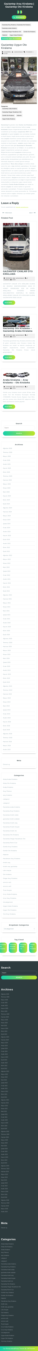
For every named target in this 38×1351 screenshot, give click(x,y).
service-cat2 (7, 886)
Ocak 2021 (6, 618)
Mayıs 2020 (7, 650)
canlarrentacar (18, 52)
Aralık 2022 (7, 543)
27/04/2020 (9, 386)
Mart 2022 (6, 567)
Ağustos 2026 (7, 448)
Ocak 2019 (6, 714)
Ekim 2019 (6, 678)
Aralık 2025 (7, 464)
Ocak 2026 (6, 460)
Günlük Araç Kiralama (10, 846)
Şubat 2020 (6, 662)
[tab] (18, 12)
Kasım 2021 (7, 583)
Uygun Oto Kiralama (9, 910)
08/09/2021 (9, 278)
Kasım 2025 (7, 468)
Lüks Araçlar (7, 870)
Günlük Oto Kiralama (29, 31)
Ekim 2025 (6, 472)
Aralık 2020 (7, 622)
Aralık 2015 (7, 749)
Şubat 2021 (6, 615)
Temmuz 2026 (7, 452)
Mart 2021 (6, 611)
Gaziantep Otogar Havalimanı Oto (11, 31)
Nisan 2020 (6, 654)
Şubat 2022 (6, 571)
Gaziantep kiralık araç (10, 823)
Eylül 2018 (6, 729)
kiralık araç (6, 862)
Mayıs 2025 (7, 484)
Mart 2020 (6, 658)
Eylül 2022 (6, 551)
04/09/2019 (9, 335)
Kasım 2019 (7, 674)
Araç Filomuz (7, 791)
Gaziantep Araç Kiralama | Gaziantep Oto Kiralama (16, 24)
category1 (6, 799)
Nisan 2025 (6, 488)
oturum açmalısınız (22, 207)
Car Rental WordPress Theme (13, 1348)
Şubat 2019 (6, 710)
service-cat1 (7, 882)
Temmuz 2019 (7, 690)
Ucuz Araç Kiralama (9, 898)
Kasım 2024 (7, 496)
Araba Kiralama (8, 787)
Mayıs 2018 (7, 745)
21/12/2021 (7, 52)
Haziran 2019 (7, 694)
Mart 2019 (6, 706)
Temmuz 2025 (7, 476)
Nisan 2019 (6, 702)
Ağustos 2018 (7, 733)
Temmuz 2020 (7, 642)
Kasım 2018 (7, 722)
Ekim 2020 (6, 630)
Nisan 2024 (6, 519)
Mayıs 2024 (7, 515)
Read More (10, 303)
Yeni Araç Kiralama (9, 914)
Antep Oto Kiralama (9, 783)
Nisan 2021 (6, 607)
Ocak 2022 (6, 575)
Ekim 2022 (6, 547)
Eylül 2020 (6, 634)
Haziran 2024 (7, 512)
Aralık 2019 (7, 670)
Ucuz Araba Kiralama (10, 894)
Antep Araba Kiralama (10, 779)
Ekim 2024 (6, 500)
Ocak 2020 (6, 666)
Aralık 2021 (7, 579)
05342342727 (20, 17)
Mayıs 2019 (7, 698)
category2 (6, 803)
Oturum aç (6, 764)
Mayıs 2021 (7, 603)
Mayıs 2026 (7, 456)
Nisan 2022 (6, 563)
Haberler (4, 35)
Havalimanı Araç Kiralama (11, 858)
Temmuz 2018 (7, 737)
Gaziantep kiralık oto (10, 831)
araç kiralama (7, 795)
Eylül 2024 (6, 504)
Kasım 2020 (7, 626)
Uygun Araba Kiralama (16, 35)
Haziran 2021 (7, 599)
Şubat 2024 (6, 523)
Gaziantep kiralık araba (10, 815)
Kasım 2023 (7, 535)
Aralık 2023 (7, 531)
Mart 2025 (6, 492)
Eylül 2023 (6, 539)
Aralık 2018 (7, 718)
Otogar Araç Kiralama (10, 878)
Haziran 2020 (7, 646)
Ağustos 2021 (7, 595)
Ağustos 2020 (7, 638)
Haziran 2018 (7, 741)
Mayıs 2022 (7, 559)
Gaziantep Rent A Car (10, 842)
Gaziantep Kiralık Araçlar (11, 827)
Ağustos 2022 (7, 555)
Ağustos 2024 (7, 508)
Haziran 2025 (7, 480)
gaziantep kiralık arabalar (11, 819)
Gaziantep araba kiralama (9, 28)
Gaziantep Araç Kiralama (11, 811)
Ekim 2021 (6, 587)
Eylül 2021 (6, 591)
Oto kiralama (7, 874)
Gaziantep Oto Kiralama (11, 835)
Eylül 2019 (6, 682)
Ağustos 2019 (7, 686)
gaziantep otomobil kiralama (13, 946)
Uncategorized (8, 902)
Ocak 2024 (6, 527)
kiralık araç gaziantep (10, 866)
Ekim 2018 (6, 725)
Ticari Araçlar (7, 890)
